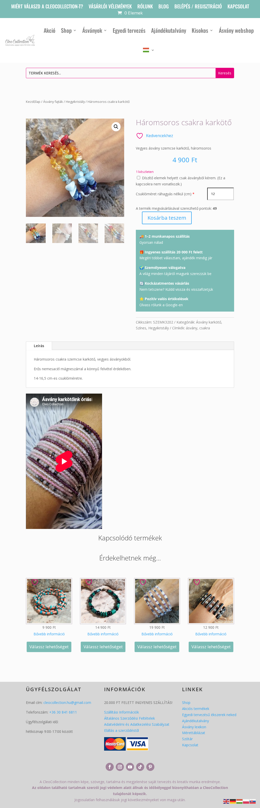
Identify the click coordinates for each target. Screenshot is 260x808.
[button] (116, 126)
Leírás (39, 345)
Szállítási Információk (121, 712)
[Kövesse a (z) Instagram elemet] (120, 767)
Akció (49, 30)
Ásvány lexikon (194, 726)
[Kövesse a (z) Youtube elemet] (130, 767)
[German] (233, 801)
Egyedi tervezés (129, 30)
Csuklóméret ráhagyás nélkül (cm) (163, 193)
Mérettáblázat (193, 732)
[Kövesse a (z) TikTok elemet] (140, 767)
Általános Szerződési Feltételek (129, 718)
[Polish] (246, 801)
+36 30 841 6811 (63, 712)
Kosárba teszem (167, 217)
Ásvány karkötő (208, 322)
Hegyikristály (75, 101)
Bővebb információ (49, 634)
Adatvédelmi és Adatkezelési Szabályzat (136, 724)
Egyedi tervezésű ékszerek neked (209, 714)
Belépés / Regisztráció (198, 7)
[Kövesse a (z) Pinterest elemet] (150, 767)
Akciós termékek (195, 708)
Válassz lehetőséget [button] (49, 647)
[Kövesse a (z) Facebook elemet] (110, 767)
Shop (66, 30)
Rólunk (145, 7)
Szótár (187, 738)
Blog (163, 7)
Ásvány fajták (53, 101)
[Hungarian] (149, 50)
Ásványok (92, 30)
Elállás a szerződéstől (121, 730)
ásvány (191, 328)
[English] (226, 801)
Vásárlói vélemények (110, 7)
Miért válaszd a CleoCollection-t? (47, 7)
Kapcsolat (238, 7)
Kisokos (200, 30)
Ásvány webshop (236, 30)
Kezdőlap (33, 101)
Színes (141, 328)
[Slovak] (253, 801)
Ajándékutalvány (168, 30)
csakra (204, 328)
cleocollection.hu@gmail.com (67, 702)
